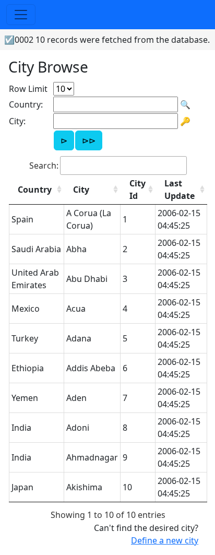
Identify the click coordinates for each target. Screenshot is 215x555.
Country (35, 189)
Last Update (179, 190)
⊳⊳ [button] (88, 140)
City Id (137, 190)
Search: (43, 165)
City (81, 189)
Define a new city (164, 540)
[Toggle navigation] (20, 14)
